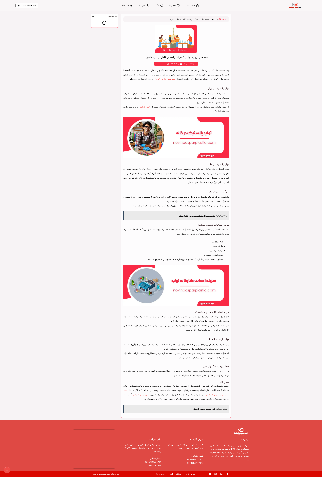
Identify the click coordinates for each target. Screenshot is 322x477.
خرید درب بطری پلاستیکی (164, 79)
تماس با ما (190, 474)
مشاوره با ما (175, 474)
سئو (107, 474)
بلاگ (219, 19)
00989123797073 (195, 463)
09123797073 (155, 465)
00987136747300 (195, 459)
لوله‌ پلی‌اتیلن (144, 107)
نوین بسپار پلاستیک (141, 395)
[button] (93, 16)
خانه (224, 19)
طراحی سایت (114, 474)
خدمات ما (160, 474)
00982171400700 (153, 462)
